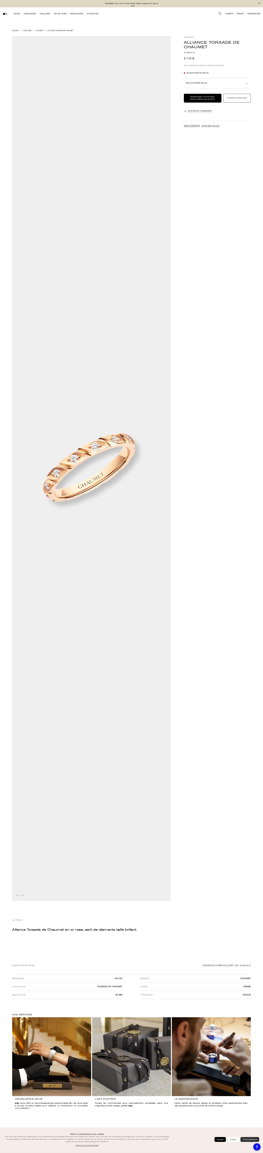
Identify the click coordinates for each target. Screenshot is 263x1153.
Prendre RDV (254, 14)
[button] (30, 14)
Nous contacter (192, 126)
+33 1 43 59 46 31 (242, 965)
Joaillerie (27, 30)
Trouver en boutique (237, 98)
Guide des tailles (210, 126)
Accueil (15, 30)
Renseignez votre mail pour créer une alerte (202, 98)
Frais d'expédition (191, 65)
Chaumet (189, 37)
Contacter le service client (218, 965)
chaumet (39, 30)
